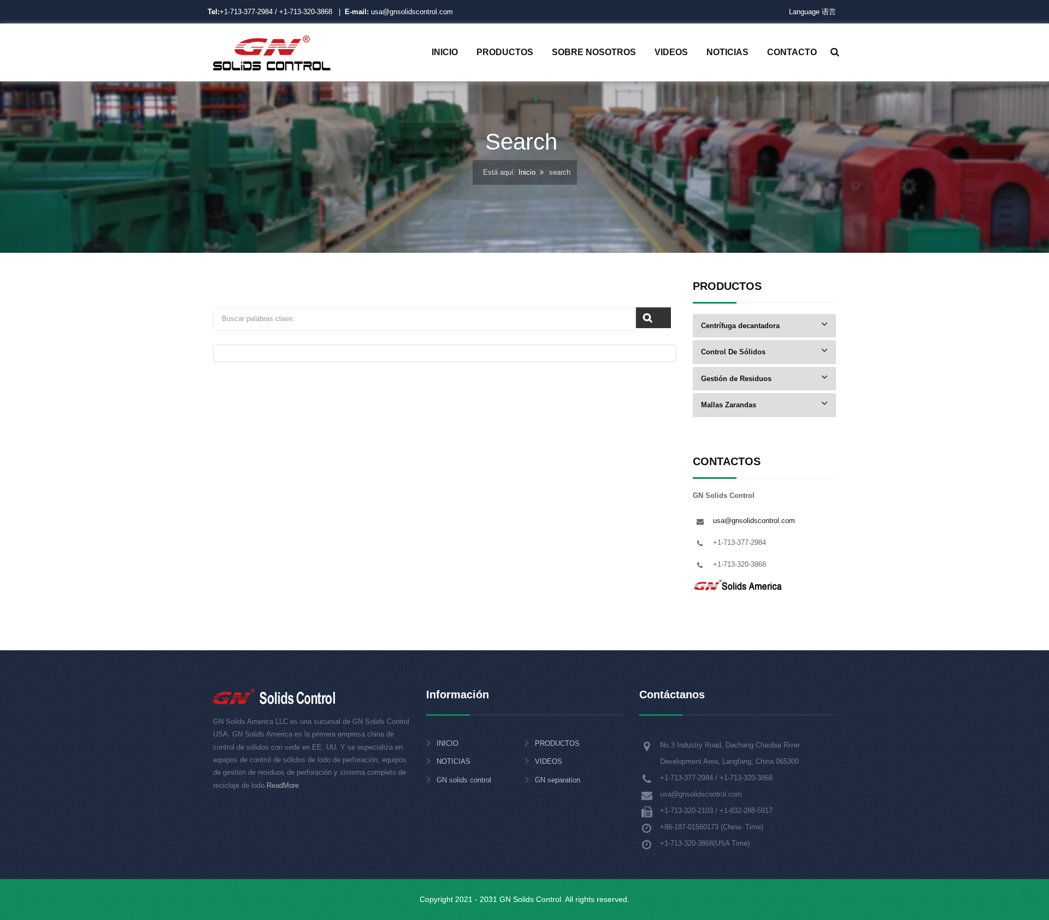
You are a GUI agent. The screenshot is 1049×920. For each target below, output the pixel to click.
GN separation (557, 780)
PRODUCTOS (557, 743)
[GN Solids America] (738, 584)
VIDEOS (548, 761)
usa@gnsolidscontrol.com (399, 12)
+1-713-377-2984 (246, 12)
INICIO (447, 743)
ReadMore (283, 785)
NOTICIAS (453, 761)
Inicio (526, 173)
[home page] (272, 52)
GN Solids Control (530, 899)
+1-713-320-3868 (305, 12)
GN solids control (464, 780)
